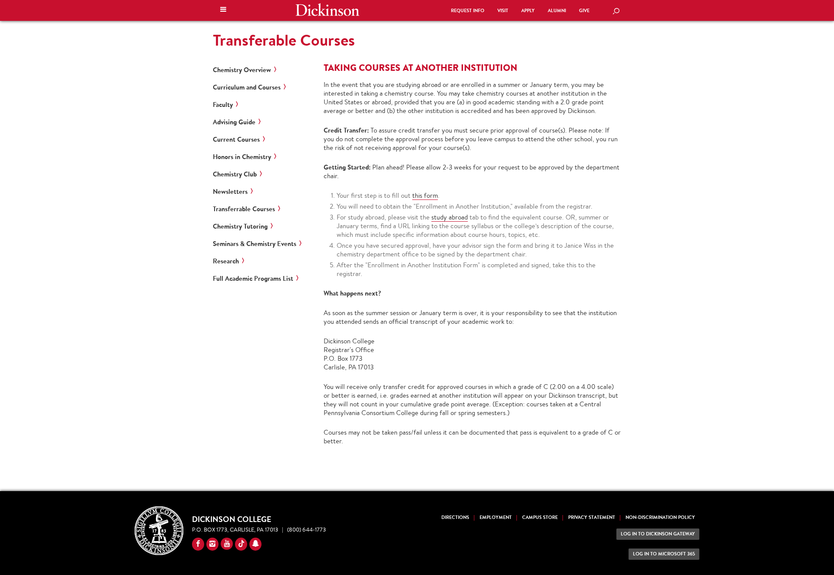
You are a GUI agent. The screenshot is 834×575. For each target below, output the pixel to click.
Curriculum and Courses (247, 87)
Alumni (557, 10)
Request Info (467, 10)
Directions (455, 517)
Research (226, 261)
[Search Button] (616, 11)
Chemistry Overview (242, 70)
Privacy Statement (591, 517)
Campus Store (540, 517)
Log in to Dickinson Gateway (658, 534)
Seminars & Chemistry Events (254, 243)
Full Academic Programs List (253, 278)
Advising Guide (234, 122)
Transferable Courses (284, 40)
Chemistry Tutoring (240, 226)
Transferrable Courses (244, 209)
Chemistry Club (235, 174)
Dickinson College (327, 9)
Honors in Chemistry (242, 157)
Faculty (223, 104)
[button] (223, 10)
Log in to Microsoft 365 (664, 554)
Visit (502, 10)
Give (584, 10)
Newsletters (230, 191)
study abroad (449, 217)
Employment (496, 517)
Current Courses (236, 139)
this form (425, 195)
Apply (528, 10)
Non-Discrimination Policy (660, 517)
